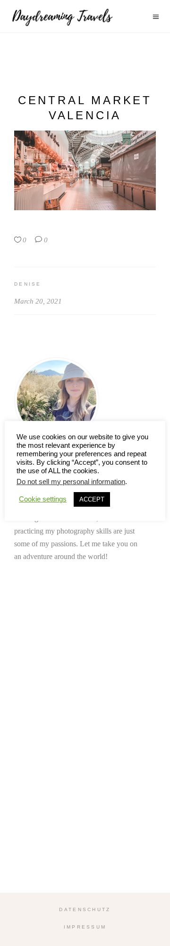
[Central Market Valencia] (85, 399)
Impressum (85, 927)
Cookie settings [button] (43, 499)
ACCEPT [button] (91, 499)
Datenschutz (84, 909)
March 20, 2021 (38, 301)
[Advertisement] (85, 752)
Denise (28, 284)
